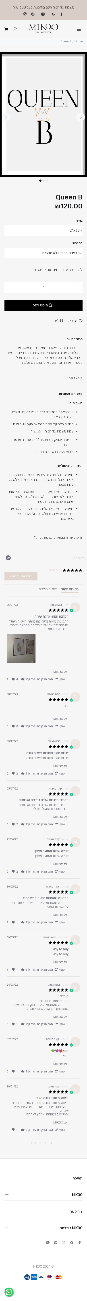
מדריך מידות (68, 270)
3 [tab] (47, 181)
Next (80, 117)
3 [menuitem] (35, 1143)
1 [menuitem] (45, 1143)
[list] (37, 649)
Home (79, 41)
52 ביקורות (55, 570)
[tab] (70, 590)
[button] (61, 679)
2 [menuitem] (40, 1143)
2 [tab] (43, 181)
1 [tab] (40, 181)
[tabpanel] (43, 114)
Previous (6, 117)
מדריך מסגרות (42, 270)
